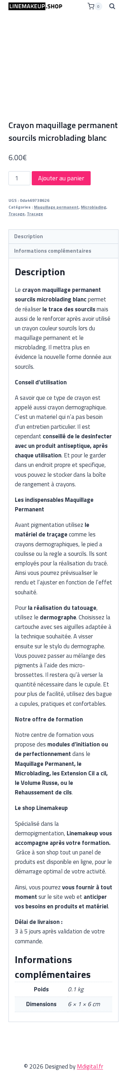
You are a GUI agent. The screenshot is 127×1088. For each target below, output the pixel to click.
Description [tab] (28, 236)
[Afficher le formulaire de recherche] (112, 6)
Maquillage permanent (56, 207)
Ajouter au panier (61, 178)
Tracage (35, 214)
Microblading (93, 207)
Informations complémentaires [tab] (52, 251)
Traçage (16, 214)
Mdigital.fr (90, 1066)
